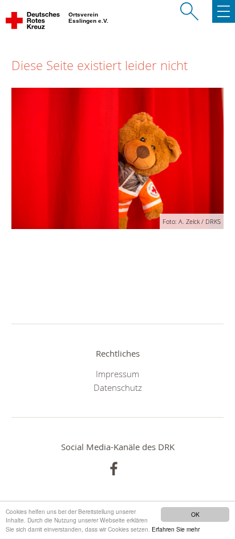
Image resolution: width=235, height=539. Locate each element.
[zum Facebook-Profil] (114, 469)
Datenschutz (118, 387)
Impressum (117, 373)
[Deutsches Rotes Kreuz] (33, 23)
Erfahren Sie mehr (176, 529)
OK (195, 514)
